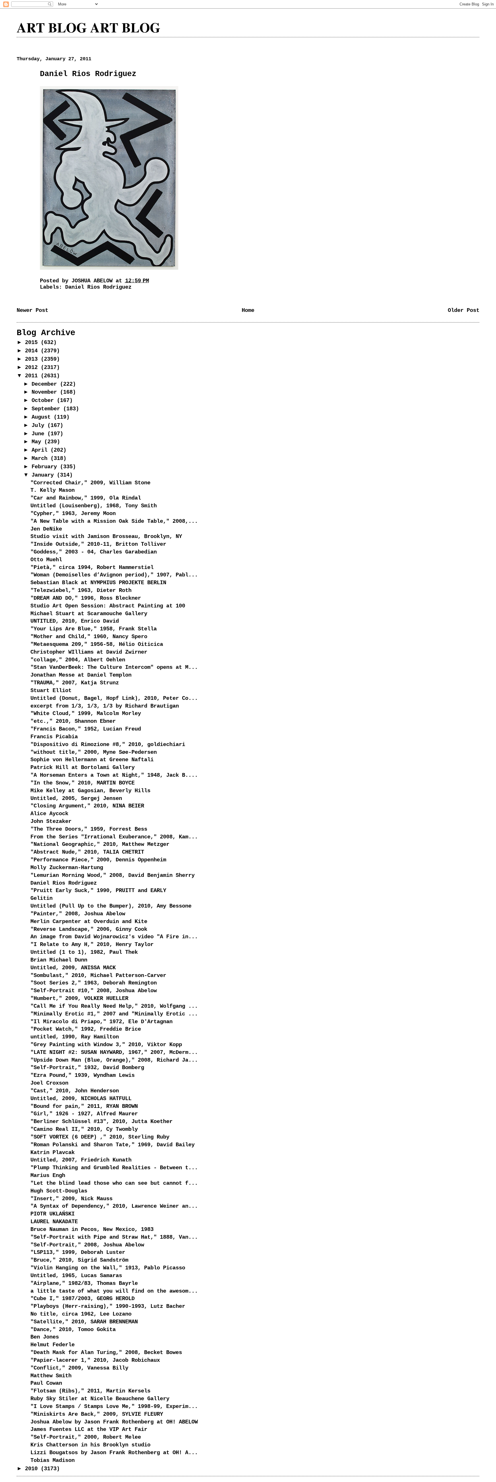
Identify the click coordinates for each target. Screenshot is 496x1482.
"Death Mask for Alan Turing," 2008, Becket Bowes (106, 1352)
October (44, 400)
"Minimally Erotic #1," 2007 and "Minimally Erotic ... (114, 1014)
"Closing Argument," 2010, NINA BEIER (87, 806)
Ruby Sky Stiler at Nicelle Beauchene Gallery (99, 1399)
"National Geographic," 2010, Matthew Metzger (99, 844)
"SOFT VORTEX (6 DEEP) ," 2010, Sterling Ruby (99, 1137)
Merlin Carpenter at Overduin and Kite (88, 921)
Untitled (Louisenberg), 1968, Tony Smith (93, 506)
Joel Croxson (49, 1083)
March (41, 458)
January (44, 475)
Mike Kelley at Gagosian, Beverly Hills (90, 791)
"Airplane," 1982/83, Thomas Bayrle (84, 1283)
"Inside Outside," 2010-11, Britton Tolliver (98, 544)
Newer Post (32, 310)
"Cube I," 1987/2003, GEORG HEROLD (82, 1298)
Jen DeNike (46, 529)
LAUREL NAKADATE (54, 1222)
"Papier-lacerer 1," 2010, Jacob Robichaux (95, 1360)
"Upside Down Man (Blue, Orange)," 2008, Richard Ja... (114, 1060)
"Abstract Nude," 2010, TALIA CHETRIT (87, 852)
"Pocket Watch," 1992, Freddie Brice (85, 1029)
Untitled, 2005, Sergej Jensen (76, 798)
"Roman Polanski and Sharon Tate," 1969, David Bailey (112, 1145)
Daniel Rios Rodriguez (98, 287)
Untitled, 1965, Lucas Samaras (76, 1276)
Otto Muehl (46, 560)
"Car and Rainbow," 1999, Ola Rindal (85, 498)
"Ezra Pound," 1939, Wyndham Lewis (82, 1075)
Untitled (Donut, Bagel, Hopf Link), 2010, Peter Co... (114, 698)
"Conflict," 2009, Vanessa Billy (79, 1368)
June (39, 434)
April (41, 450)
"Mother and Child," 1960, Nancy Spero (88, 637)
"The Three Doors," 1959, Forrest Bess (88, 829)
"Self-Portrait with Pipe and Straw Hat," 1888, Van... (114, 1237)
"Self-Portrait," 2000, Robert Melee (85, 1437)
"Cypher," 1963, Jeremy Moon (73, 513)
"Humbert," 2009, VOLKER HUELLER (79, 998)
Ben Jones (44, 1337)
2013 (33, 359)
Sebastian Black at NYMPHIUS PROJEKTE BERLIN (98, 583)
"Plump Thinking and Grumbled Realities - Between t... (114, 1168)
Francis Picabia (54, 737)
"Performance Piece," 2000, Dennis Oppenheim (98, 860)
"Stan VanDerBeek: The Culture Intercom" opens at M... (114, 667)
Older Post (463, 310)
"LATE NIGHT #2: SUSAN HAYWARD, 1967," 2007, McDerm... (114, 1052)
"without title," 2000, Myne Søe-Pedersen (93, 752)
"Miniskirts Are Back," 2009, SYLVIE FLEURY (96, 1414)
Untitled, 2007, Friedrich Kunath (80, 1160)
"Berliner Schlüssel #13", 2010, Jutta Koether (101, 1121)
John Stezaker (50, 821)
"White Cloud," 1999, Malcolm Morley (85, 713)
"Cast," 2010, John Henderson (74, 1091)
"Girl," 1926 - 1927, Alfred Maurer (84, 1114)
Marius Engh (47, 1175)
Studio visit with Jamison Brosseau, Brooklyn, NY (106, 536)
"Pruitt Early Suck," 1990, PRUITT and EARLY (98, 890)
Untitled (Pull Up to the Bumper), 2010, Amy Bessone (110, 906)
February (46, 467)
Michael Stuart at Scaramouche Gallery (88, 614)
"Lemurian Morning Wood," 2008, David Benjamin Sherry (112, 875)
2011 (33, 376)
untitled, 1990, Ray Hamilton (74, 1037)
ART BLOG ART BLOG (88, 27)
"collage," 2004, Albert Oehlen (77, 660)
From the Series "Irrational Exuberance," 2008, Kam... (114, 837)
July (39, 425)
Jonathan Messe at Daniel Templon (80, 675)
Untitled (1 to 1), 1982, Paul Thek (84, 952)
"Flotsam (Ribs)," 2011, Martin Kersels (90, 1391)
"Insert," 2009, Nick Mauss (71, 1199)
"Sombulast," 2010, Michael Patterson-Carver (98, 975)
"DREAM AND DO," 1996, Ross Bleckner (85, 598)
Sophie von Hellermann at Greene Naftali (92, 760)
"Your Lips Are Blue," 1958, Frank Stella (93, 629)
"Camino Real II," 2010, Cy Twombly (84, 1129)
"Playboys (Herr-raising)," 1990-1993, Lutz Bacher (107, 1306)
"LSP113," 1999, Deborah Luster (77, 1252)
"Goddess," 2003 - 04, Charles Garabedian (93, 552)
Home (248, 310)
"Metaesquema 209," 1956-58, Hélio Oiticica (96, 644)
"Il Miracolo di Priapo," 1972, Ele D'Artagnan (101, 1022)
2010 (33, 1469)
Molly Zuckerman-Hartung (66, 868)
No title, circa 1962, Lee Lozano (80, 1314)
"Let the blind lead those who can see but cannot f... (114, 1183)
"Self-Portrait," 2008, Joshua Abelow (87, 1245)
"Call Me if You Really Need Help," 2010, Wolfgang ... (114, 1006)
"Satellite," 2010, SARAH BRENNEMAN (84, 1322)
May (38, 442)
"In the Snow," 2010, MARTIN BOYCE (82, 783)
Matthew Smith (50, 1376)
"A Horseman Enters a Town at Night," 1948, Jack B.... (114, 775)
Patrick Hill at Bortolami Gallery (82, 767)
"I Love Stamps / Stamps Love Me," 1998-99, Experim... (114, 1406)
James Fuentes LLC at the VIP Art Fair (88, 1429)
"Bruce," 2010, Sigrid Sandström (79, 1260)
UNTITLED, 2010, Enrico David (74, 621)
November (46, 392)
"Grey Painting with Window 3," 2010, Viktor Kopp (106, 1045)
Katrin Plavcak (52, 1152)
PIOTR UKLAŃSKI (52, 1214)
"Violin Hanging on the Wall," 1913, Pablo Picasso (107, 1268)
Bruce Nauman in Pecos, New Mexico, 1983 (92, 1229)
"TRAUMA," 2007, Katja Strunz (74, 683)
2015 (33, 342)
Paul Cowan (46, 1383)
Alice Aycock (49, 814)
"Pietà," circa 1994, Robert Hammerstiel (92, 567)
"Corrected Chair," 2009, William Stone (90, 483)
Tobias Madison (52, 1460)
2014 (33, 351)
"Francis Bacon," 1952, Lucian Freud (85, 729)
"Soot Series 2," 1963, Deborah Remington (93, 983)
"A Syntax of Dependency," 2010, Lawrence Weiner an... (114, 1206)
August (43, 417)
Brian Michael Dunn (58, 960)
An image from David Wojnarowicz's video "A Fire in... (114, 937)
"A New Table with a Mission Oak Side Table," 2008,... (114, 521)
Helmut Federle (52, 1345)
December (46, 384)
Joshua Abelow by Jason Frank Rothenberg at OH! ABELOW (114, 1422)
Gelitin (41, 898)
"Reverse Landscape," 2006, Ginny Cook (88, 929)
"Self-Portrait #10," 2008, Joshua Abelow (93, 991)
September (47, 409)
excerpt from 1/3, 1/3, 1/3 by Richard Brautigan (104, 706)
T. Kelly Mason (52, 490)
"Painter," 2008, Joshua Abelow (77, 914)
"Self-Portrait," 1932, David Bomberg (87, 1068)
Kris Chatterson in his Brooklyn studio (90, 1445)
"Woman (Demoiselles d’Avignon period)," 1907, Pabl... (114, 575)
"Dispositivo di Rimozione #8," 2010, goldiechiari (107, 744)
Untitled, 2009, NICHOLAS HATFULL (80, 1099)
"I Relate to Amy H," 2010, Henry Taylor (92, 944)
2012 (33, 367)
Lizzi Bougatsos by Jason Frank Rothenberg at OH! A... (114, 1453)
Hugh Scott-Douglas (58, 1191)
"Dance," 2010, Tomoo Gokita (73, 1329)
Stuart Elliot (50, 690)
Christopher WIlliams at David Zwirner (88, 652)
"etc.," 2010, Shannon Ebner (73, 721)
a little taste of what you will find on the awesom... (114, 1291)
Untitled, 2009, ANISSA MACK (73, 968)
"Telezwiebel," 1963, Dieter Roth (80, 590)
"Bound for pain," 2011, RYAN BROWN (84, 1106)
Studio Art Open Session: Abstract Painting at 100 (107, 606)
